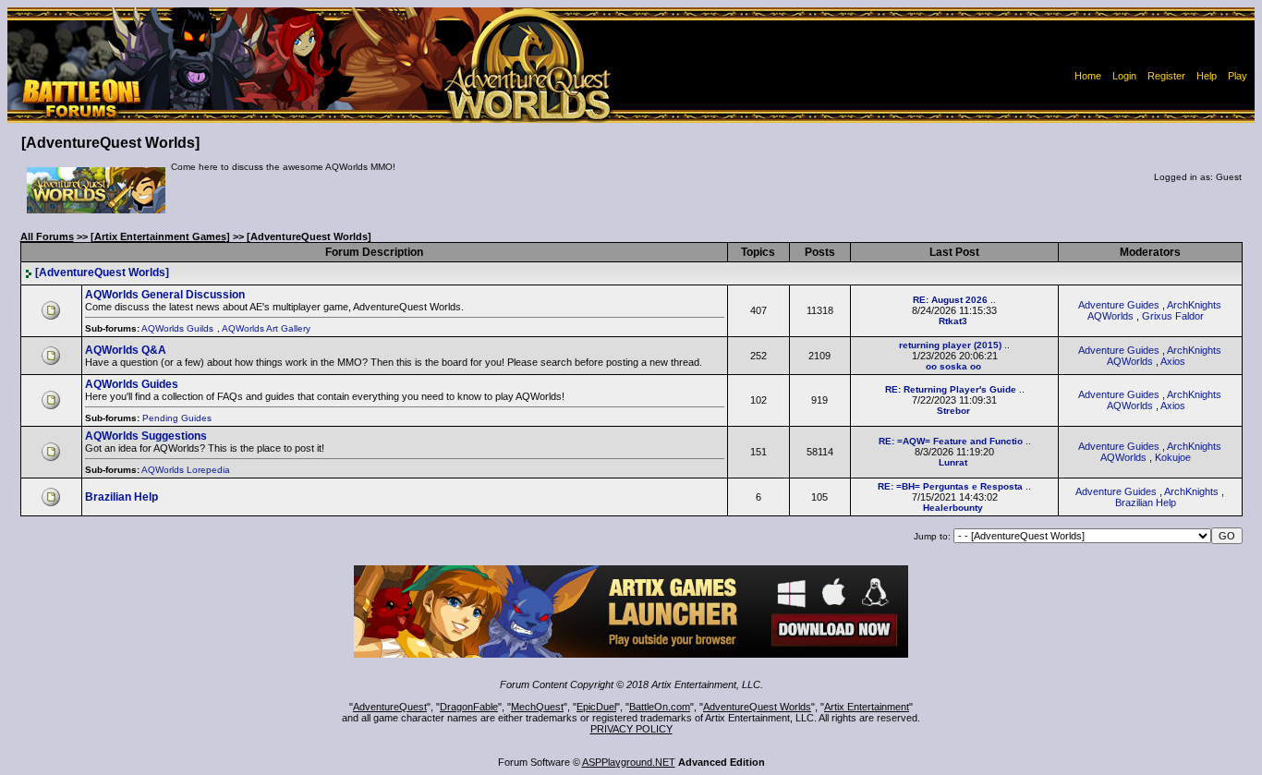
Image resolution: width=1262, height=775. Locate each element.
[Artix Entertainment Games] (160, 236)
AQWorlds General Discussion (165, 294)
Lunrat (953, 462)
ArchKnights (1191, 491)
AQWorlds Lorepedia (187, 470)
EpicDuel (596, 706)
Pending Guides (178, 418)
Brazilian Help (121, 496)
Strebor (953, 411)
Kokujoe (1173, 457)
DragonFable (469, 706)
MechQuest (537, 706)
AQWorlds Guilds (178, 328)
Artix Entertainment (866, 706)
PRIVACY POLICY (631, 728)
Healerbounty (953, 508)
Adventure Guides (1118, 304)
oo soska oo (953, 366)
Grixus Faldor (1173, 315)
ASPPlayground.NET (628, 762)
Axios (1172, 361)
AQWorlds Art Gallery (267, 328)
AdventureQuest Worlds (757, 706)
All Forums (47, 236)
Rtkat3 (953, 321)
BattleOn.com (659, 706)
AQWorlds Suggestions (146, 436)
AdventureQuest (390, 706)
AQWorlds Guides (131, 384)
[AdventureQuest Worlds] (102, 272)
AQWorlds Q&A (125, 350)
